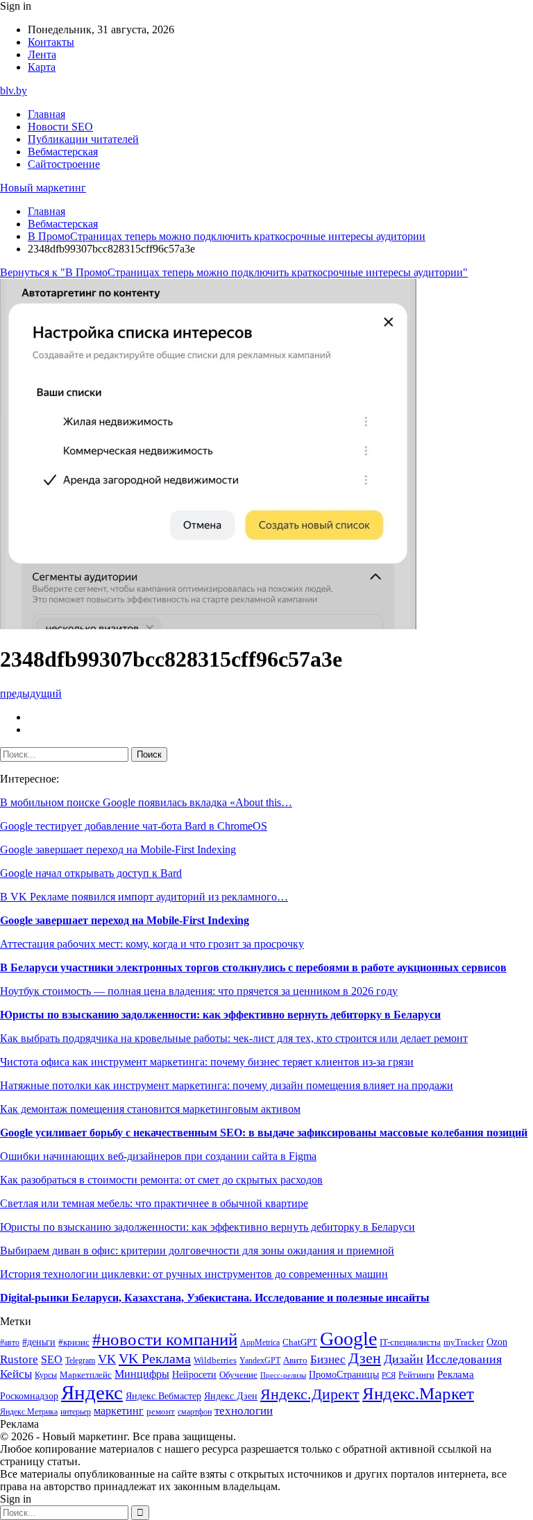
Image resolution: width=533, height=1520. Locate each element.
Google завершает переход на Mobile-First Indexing (118, 849)
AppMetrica (260, 1342)
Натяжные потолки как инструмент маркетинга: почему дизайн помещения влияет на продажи (226, 1085)
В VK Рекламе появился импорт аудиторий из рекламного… (144, 897)
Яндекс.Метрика (29, 1412)
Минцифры (142, 1374)
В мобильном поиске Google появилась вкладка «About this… (146, 802)
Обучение (238, 1374)
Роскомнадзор (29, 1395)
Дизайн (403, 1359)
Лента (42, 54)
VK (107, 1359)
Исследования (464, 1359)
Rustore (19, 1359)
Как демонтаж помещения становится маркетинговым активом (150, 1109)
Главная (46, 114)
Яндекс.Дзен (230, 1396)
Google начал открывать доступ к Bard (91, 873)
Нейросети (194, 1374)
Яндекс (92, 1392)
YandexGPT (259, 1360)
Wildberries (215, 1360)
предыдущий (31, 693)
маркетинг (119, 1410)
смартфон (195, 1412)
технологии (243, 1410)
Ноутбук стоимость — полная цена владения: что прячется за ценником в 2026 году (199, 991)
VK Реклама (155, 1358)
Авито (295, 1360)
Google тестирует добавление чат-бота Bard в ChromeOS (133, 826)
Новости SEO (60, 127)
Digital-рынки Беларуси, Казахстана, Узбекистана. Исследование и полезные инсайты (215, 1298)
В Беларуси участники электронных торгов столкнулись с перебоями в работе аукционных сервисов (253, 967)
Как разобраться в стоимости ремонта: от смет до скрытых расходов (161, 1180)
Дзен (364, 1358)
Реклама (455, 1374)
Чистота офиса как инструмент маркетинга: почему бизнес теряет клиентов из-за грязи (207, 1062)
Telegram (80, 1360)
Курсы (46, 1375)
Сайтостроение (64, 164)
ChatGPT (299, 1342)
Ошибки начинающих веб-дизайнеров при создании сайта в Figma (158, 1156)
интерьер (75, 1412)
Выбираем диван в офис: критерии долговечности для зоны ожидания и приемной (197, 1250)
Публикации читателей (83, 139)
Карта (42, 67)
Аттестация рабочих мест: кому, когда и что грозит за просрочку (152, 944)
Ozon (497, 1342)
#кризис (74, 1342)
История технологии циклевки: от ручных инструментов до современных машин (194, 1274)
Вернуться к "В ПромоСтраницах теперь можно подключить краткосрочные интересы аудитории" (234, 272)
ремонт (160, 1412)
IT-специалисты (410, 1342)
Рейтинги (416, 1374)
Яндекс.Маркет (418, 1393)
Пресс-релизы (283, 1375)
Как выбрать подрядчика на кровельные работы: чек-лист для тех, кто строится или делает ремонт (234, 1038)
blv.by (13, 90)
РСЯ (389, 1375)
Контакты (51, 42)
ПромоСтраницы (344, 1374)
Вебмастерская (63, 151)
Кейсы (16, 1374)
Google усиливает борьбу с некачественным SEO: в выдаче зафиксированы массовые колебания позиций (263, 1132)
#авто (9, 1342)
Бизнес (328, 1359)
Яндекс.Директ (309, 1394)
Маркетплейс (86, 1374)
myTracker (463, 1342)
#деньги (39, 1342)
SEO (51, 1359)
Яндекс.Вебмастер (163, 1395)
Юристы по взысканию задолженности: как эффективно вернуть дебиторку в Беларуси (220, 1015)
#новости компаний (164, 1339)
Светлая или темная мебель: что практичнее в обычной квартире (154, 1203)
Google (348, 1338)
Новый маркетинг (43, 188)
